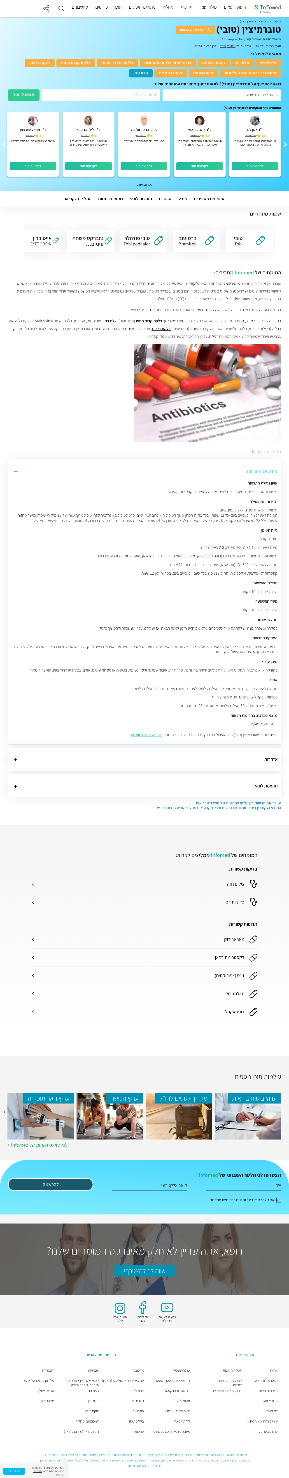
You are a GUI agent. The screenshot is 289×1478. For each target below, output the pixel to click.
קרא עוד (141, 73)
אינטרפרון (47, 1401)
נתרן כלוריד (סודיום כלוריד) (81, 1431)
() (251, 135)
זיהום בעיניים (170, 73)
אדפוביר (138, 1370)
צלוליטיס (268, 63)
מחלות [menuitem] (168, 7)
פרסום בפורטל (268, 1431)
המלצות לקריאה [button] (77, 199)
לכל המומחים (144, 184)
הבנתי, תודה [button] (14, 1471)
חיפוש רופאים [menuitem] (235, 7)
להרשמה (51, 1184)
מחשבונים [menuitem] (80, 7)
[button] (61, 8)
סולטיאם (138, 1411)
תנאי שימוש (270, 1401)
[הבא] (4, 144)
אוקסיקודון (92, 1411)
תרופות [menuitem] (186, 7)
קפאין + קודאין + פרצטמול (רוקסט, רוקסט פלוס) (82, 1382)
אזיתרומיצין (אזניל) (177, 1411)
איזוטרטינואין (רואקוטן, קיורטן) (170, 1431)
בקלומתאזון (136, 1421)
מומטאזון (93, 1370)
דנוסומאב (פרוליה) (87, 1421)
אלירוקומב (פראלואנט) (39, 1380)
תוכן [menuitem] (118, 7)
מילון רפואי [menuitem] (208, 7)
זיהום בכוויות (213, 63)
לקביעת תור (255, 166)
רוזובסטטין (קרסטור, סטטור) (172, 1380)
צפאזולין (138, 1391)
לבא (4, 1111)
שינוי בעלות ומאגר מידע (262, 1421)
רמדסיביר (137, 1401)
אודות (274, 1370)
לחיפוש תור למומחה (146, 734)
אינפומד (276, 21)
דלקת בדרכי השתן (117, 63)
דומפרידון (48, 1370)
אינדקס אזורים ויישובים (227, 1391)
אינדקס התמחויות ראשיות (230, 1382)
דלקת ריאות (39, 63)
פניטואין (139, 1431)
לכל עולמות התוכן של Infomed (39, 1145)
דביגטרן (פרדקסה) (177, 1391)
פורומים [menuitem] (101, 7)
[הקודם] (285, 144)
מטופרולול (183, 1401)
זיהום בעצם (203, 73)
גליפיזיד (93, 1391)
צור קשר (272, 1411)
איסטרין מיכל (227, 46)
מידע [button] (182, 199)
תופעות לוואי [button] (141, 199)
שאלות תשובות (232, 1370)
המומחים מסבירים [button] (210, 199)
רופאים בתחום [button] (110, 199)
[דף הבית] (267, 8)
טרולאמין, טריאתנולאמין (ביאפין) (123, 1380)
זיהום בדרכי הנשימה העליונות (250, 73)
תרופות (265, 21)
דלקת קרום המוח (76, 63)
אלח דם (242, 63)
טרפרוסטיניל (181, 1370)
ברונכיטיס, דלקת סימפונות (167, 63)
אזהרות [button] (165, 199)
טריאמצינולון (46, 1391)
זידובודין (93, 1401)
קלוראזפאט (182, 1421)
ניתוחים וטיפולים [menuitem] (142, 7)
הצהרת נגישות (268, 1391)
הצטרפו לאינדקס (266, 1380)
